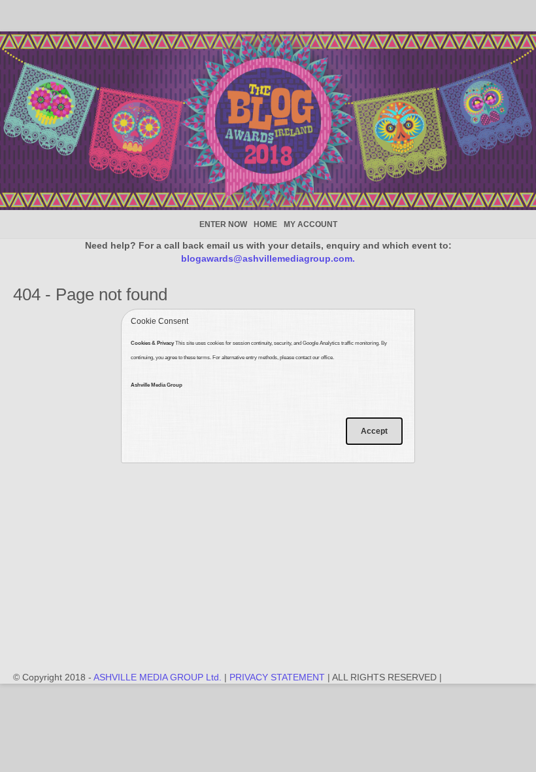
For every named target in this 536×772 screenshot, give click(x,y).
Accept (374, 431)
